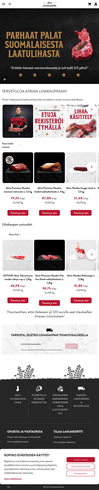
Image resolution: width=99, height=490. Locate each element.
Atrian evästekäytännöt (13, 478)
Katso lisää (14, 234)
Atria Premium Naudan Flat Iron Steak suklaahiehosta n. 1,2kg (49, 279)
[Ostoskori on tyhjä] (89, 4)
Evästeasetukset (80, 473)
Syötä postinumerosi (31, 344)
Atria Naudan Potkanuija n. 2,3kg (81, 277)
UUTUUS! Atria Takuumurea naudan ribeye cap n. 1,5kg (18, 277)
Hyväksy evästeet (81, 459)
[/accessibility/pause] (4, 79)
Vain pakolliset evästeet (80, 466)
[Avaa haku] (9, 4)
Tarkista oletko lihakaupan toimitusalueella (23, 437)
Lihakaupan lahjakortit (62, 437)
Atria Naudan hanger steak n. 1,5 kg (81, 190)
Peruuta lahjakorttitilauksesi (64, 442)
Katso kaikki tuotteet (7, 145)
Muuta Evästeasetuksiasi (53, 486)
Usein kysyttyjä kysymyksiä (18, 441)
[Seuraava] (92, 109)
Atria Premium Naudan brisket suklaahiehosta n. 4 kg (49, 190)
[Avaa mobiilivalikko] (3, 4)
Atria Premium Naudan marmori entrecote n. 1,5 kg (18, 190)
